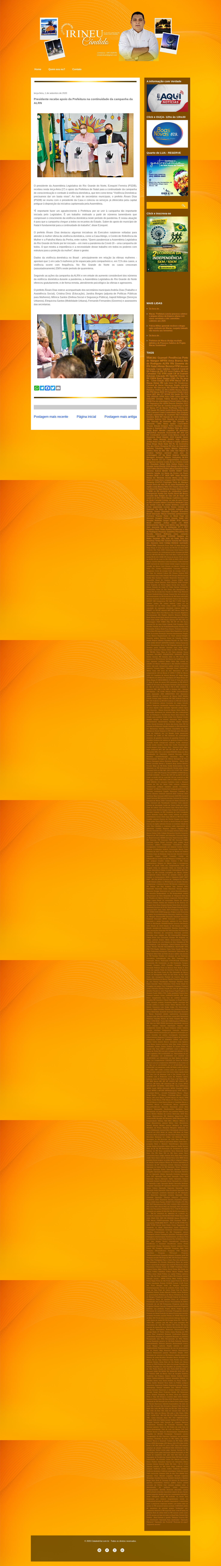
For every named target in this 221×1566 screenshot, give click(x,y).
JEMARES (168, 1039)
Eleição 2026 (164, 466)
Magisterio (184, 613)
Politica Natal (183, 1271)
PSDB (149, 401)
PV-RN (153, 1225)
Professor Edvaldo (181, 629)
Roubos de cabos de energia (168, 1364)
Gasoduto (184, 998)
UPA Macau (168, 1443)
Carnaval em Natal (171, 800)
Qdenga (177, 1318)
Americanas (170, 550)
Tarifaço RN (175, 1420)
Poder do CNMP (168, 1267)
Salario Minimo (171, 448)
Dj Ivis (177, 902)
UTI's (178, 1443)
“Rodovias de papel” (180, 1522)
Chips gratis (151, 821)
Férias (162, 995)
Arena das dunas (172, 724)
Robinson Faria (167, 1360)
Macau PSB (161, 1100)
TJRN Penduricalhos (181, 1415)
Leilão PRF (154, 1070)
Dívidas (179, 907)
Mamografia (158, 1109)
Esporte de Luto (158, 942)
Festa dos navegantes (155, 977)
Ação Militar (184, 747)
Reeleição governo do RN (161, 1341)
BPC (160, 749)
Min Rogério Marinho (166, 615)
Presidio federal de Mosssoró (177, 1297)
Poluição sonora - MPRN (156, 1278)
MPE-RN (149, 1086)
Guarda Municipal (166, 599)
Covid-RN (184, 505)
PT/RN (182, 1223)
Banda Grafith (182, 410)
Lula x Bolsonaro (160, 1076)
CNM (172, 396)
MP (164, 1081)
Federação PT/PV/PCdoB (170, 960)
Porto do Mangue (180, 482)
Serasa (163, 650)
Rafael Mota (169, 631)
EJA (148, 912)
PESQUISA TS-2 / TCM (170, 1209)
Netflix (180, 1146)
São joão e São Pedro (175, 1413)
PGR (158, 622)
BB (181, 493)
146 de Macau (162, 673)
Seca (166, 1383)
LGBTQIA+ (169, 1049)
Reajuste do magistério (164, 1336)
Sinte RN (161, 1399)
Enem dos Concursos (160, 937)
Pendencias (183, 383)
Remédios (151, 536)
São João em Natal (170, 538)
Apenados (173, 719)
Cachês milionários (158, 561)
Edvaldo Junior (153, 466)
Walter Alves (170, 661)
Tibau (158, 652)
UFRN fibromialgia (157, 1443)
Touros (175, 487)
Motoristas (150, 1137)
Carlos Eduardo (181, 396)
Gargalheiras (156, 998)
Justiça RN (158, 603)
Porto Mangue (156, 1285)
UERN (165, 403)
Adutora (172, 705)
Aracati (154, 724)
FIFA (186, 947)
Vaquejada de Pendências (156, 1457)
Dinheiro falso (183, 898)
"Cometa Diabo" (159, 668)
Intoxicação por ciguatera (168, 1032)
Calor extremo (174, 784)
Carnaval (155, 412)
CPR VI (170, 779)
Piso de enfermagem (160, 401)
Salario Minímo (170, 1376)
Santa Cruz (157, 1380)
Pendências (175, 357)
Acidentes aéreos (158, 703)
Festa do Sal (168, 974)
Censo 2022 (160, 817)
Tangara (149, 1420)
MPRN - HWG (164, 1086)
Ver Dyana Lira (171, 659)
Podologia (167, 482)
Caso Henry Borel (177, 807)
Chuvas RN (152, 388)
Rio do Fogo (156, 1360)
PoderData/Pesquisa (171, 626)
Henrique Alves (181, 426)
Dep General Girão (180, 886)
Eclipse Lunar (176, 912)
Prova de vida (158, 484)
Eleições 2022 (182, 403)
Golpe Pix (174, 1007)
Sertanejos (184, 1392)
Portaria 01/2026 (166, 1283)
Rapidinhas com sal (181, 631)
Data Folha (159, 575)
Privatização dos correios (155, 1301)
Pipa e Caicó (167, 1260)
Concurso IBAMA (159, 838)
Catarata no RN (159, 812)
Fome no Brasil (171, 516)
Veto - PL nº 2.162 (180, 1464)
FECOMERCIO (169, 947)
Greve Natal (151, 1012)
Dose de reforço (182, 905)
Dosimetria (150, 907)
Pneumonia (151, 1267)
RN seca (163, 1327)
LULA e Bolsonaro (181, 1049)
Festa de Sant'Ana (167, 970)
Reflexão (178, 1341)
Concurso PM (155, 840)
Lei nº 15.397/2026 (175, 1065)
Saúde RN (179, 394)
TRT (170, 1418)
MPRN (163, 360)
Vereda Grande (158, 1464)
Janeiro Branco (163, 1042)
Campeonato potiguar (155, 786)
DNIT (186, 877)
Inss (186, 371)
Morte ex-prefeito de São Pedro (165, 1135)
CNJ (168, 773)
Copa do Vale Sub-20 (174, 854)
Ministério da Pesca (154, 1128)
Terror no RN (164, 1427)
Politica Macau (171, 1271)
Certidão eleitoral (153, 819)
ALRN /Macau (165, 691)
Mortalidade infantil (177, 1130)
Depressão (150, 889)
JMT (180, 1039)
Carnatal (157, 500)
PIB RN (172, 1211)
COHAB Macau (182, 773)
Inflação (149, 1030)
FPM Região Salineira (158, 949)
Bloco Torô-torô (178, 554)
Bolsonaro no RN (153, 768)
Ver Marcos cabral (178, 1459)
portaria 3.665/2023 (176, 1506)
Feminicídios (151, 589)
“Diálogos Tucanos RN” (180, 1517)
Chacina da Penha (166, 819)
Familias (155, 956)
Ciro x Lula (163, 831)
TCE (186, 394)
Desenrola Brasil (154, 437)
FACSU (154, 947)
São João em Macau (158, 1413)
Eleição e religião (181, 926)
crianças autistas (174, 1485)
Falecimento (172, 951)
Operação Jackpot (153, 1181)
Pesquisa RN (166, 446)
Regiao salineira (159, 1346)
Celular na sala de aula (172, 500)
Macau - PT (156, 1095)
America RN (184, 715)
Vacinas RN (156, 657)
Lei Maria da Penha (170, 473)
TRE (148, 396)
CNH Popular (161, 773)
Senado (162, 647)
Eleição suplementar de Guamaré (161, 415)
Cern (162, 566)
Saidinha (185, 1373)
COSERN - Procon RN (161, 775)
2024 (148, 675)
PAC (180, 619)
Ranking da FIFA (182, 1332)
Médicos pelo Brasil (166, 1141)
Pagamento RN (182, 1225)
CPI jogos (150, 779)
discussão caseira (181, 1489)
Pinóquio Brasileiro (181, 1257)
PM (163, 1216)
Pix (177, 378)
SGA (164, 419)
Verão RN (168, 1464)
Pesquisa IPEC (182, 624)
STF (165, 371)
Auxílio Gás (168, 745)
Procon (167, 1301)
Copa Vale (163, 851)
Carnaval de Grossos (180, 798)
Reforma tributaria (165, 1343)
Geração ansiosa (157, 1002)
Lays (148, 1053)
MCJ (165, 442)
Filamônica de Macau (159, 979)
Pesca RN (151, 1248)
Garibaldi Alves (157, 594)
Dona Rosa (157, 905)
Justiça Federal (166, 1046)
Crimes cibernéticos (153, 870)
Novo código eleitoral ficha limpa (166, 1155)
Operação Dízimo (158, 1174)
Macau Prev (178, 1100)
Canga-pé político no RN (179, 789)
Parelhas (150, 1232)
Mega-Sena (179, 1116)
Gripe (157, 1012)
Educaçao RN (164, 388)
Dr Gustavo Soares (169, 580)
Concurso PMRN (182, 840)
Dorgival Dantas (166, 905)
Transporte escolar (181, 1434)
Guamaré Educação (174, 1012)
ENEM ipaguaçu (164, 912)
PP (175, 622)
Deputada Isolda (161, 889)
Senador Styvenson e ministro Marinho (166, 1390)
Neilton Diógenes (171, 1146)
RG (164, 1320)
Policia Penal (167, 1269)
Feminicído (177, 963)
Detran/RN (150, 580)
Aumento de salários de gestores (165, 740)
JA (163, 1039)
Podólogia (179, 1267)
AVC (177, 694)
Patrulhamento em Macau (175, 1237)
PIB (168, 1211)
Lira (148, 1074)
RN (172, 363)
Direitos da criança (181, 900)
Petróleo (149, 626)
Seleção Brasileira (163, 1387)
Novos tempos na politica (162, 1160)
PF (166, 392)
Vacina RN (183, 487)
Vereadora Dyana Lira (166, 1462)
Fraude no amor (158, 991)
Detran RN (158, 383)
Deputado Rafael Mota (160, 464)
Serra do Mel (159, 451)
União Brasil (152, 430)
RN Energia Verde (171, 1320)
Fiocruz (155, 981)
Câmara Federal (178, 573)
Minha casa (177, 478)
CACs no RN (157, 770)
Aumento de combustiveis (161, 552)
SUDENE (171, 536)
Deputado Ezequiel (169, 511)
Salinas (178, 643)
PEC (165, 1204)
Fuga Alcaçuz (169, 991)
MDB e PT (159, 475)
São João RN (156, 1408)
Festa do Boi (161, 589)
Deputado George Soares (178, 889)
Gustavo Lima (151, 1016)
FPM (177, 366)
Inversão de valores (159, 1035)
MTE (179, 1090)
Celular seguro (175, 564)
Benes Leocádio (152, 763)
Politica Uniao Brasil (154, 1274)
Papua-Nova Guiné (171, 1227)
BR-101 (149, 554)
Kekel (183, 1046)
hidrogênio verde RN (160, 1496)
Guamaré (162, 357)
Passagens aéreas (153, 1234)
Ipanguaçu (183, 417)
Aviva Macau (162, 747)
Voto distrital (180, 1473)
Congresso (150, 571)
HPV (178, 1016)
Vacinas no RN (182, 1450)
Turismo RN (177, 541)
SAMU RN (157, 1371)
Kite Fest (155, 1049)
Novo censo (178, 1153)
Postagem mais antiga (120, 416)
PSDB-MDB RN (160, 1223)
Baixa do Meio (183, 752)
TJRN (159, 424)
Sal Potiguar (159, 1376)
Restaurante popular (160, 1353)
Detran (174, 464)
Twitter (181, 1441)
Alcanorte (161, 433)
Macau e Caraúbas (174, 1102)
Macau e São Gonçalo (172, 613)
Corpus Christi (161, 856)
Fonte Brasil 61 (182, 984)
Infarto (179, 1028)
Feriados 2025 (159, 965)
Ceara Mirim (163, 814)
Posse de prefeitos (167, 1288)
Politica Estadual (158, 1271)
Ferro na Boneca (167, 967)
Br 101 (156, 557)
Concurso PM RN (168, 840)
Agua (186, 708)
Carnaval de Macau (155, 385)
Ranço (149, 1334)
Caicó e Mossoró (181, 782)
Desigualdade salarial (180, 893)
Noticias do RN (152, 1151)
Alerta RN (184, 710)
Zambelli (171, 1478)
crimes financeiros (180, 1487)
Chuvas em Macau (172, 566)
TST (174, 1418)
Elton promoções (152, 930)
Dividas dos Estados (166, 902)
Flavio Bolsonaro (165, 984)
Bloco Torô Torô (166, 554)
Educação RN (162, 376)
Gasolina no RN (181, 469)
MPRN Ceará (151, 1088)
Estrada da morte (158, 587)
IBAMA (165, 471)
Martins (154, 1114)
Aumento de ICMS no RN (157, 735)
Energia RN (173, 937)
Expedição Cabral (167, 944)
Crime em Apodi (153, 865)
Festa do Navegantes (154, 974)
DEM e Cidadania (172, 877)
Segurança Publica (161, 1385)
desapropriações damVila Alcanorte (160, 1489)
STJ (170, 487)
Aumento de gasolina (154, 738)
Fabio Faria (171, 949)
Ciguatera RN (183, 828)
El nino (179, 921)
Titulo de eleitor (181, 428)
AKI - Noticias (183, 689)
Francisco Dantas (158, 988)
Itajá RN (172, 601)
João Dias (172, 1044)
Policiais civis (183, 626)
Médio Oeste (178, 1141)
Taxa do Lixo (183, 1420)
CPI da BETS (177, 775)
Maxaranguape (152, 615)
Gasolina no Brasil (175, 1000)
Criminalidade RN (178, 870)
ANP (186, 548)
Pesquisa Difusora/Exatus (156, 1251)
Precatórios (180, 532)
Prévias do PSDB (173, 1315)
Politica (178, 401)
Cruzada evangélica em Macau (170, 872)
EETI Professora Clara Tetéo (177, 910)
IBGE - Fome (160, 1021)
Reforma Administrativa (175, 633)
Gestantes (168, 1002)
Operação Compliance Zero (164, 1172)
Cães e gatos (183, 875)
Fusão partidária (172, 993)
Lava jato (164, 1051)
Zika (177, 661)
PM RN (167, 1216)
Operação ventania (167, 1195)
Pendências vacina (174, 1243)
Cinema (149, 831)
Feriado (149, 965)
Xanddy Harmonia (161, 1478)
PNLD (153, 1218)
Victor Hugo (170, 1466)
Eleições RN (183, 928)
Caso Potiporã (173, 810)
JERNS (175, 1039)
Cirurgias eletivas (173, 831)
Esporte (178, 437)
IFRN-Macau (183, 1021)
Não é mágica (176, 1160)
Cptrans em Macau (165, 863)
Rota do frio (168, 1362)
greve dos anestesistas (172, 1494)
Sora (176, 1401)
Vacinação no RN (182, 1452)
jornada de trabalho (163, 1501)
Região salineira (181, 385)
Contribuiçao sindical (160, 849)
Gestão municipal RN (180, 1002)
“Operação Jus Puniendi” (163, 1522)
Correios (179, 462)
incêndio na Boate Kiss (178, 1496)
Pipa (148, 1260)
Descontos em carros (167, 891)
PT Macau (151, 408)
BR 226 (172, 749)
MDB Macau (154, 1081)
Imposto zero (182, 1025)
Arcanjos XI (161, 724)
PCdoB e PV (179, 1202)
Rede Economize (153, 633)
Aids (148, 710)
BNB (186, 552)
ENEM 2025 (183, 580)
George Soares (168, 594)
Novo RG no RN (166, 1153)
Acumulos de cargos (173, 703)
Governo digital (152, 1009)
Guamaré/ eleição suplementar (166, 1014)
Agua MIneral (163, 489)
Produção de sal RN (154, 1304)
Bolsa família (169, 424)
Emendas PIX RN (165, 930)
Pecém (165, 1241)
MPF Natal (175, 475)
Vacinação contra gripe (155, 1452)
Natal (154, 366)
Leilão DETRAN (171, 1067)
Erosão (149, 942)
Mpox (185, 478)
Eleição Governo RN (175, 923)
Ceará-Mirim (183, 424)
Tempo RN (159, 541)
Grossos (149, 599)
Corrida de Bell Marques (166, 858)
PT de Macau (162, 408)
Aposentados (163, 721)
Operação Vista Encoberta (167, 1190)
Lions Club (165, 1072)
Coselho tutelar (164, 861)
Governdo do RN (170, 596)
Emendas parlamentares (177, 514)
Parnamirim (172, 392)
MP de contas (177, 1083)
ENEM (153, 378)
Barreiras (168, 761)
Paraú (186, 1230)
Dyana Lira (183, 464)
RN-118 (175, 1327)
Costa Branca (173, 435)
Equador (185, 940)
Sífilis (186, 1413)
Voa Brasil (151, 489)
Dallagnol (176, 879)
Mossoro (178, 615)
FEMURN (174, 388)
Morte (160, 444)
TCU (171, 1415)
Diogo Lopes (151, 900)
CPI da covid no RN (160, 559)
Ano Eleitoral (178, 717)
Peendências (173, 1241)
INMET (179, 471)
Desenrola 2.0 (183, 578)
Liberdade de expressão (156, 608)
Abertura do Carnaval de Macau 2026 (167, 696)
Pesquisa (184, 480)
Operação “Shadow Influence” (166, 1197)
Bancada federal (181, 754)
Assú (170, 371)
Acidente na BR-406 (160, 701)
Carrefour (174, 803)
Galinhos (166, 369)
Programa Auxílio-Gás (180, 1304)
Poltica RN (172, 1276)
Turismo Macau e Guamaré (156, 1441)
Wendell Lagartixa (181, 1476)
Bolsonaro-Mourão (166, 768)
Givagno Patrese (162, 518)
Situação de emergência (177, 419)
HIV (186, 518)
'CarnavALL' (184, 668)
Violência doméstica (154, 1471)
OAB (174, 480)
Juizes (179, 1044)
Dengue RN (176, 575)
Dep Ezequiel (182, 412)
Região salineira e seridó (177, 1346)
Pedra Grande (167, 624)
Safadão (172, 643)
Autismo (180, 740)
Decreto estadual (175, 509)
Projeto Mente (170, 1308)
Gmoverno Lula (158, 1007)
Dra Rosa (168, 907)
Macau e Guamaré (155, 428)
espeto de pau (177, 1492)
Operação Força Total (180, 1176)
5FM (184, 682)
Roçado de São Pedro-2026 (168, 1369)
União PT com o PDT (166, 1445)
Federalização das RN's (165, 958)
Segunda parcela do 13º (179, 645)
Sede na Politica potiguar (178, 1383)
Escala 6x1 (176, 585)
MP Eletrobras (166, 1083)
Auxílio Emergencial (177, 552)
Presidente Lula (161, 1297)
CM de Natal (178, 496)
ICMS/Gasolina (174, 1021)
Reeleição (162, 633)
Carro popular (183, 803)
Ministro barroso (165, 1125)
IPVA (179, 520)
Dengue (166, 378)
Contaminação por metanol (166, 847)
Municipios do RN (153, 1139)
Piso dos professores (180, 1260)
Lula (166, 383)
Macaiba (184, 475)
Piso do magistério (180, 446)
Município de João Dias (170, 1139)
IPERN (163, 1023)
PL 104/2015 (159, 1213)
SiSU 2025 (178, 1397)
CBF (164, 770)
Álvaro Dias (151, 545)
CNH (149, 412)
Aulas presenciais (181, 733)
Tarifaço (159, 453)
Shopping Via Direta (165, 1394)
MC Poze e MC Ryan (175, 1079)
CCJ (172, 770)
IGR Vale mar (151, 1023)
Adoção (185, 703)
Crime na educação (160, 868)
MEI (160, 1081)
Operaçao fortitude (181, 1165)
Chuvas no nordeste (173, 824)
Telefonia (185, 1422)
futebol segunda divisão (155, 1494)
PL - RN (150, 1213)
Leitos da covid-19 (177, 1070)
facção (185, 1492)
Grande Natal (177, 518)
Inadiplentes (151, 1028)
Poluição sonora (182, 1276)
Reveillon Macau (172, 1357)
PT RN (180, 622)
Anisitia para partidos (154, 717)
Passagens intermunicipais (156, 1237)
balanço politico (170, 1482)
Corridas (178, 858)
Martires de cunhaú (164, 1114)
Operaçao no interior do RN (157, 1167)
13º (159, 455)
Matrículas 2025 (178, 1114)
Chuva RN (159, 821)
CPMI (156, 779)
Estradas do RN (182, 942)
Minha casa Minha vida (169, 525)
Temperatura (151, 1424)
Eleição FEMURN (161, 923)
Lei (180, 523)
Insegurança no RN (180, 406)
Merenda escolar (164, 478)
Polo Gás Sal (151, 1276)
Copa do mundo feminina (167, 505)
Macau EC (151, 478)
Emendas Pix (176, 930)
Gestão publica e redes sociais (158, 1004)
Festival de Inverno (172, 977)
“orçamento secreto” (153, 1524)
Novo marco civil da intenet (161, 1158)
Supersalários (174, 1404)
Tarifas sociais (165, 1420)
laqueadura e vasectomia (179, 1501)
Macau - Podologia (168, 1095)
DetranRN (151, 399)
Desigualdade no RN (164, 893)
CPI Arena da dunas (171, 557)
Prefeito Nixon (176, 1292)
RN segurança (160, 631)
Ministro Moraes (152, 1125)
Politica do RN (156, 371)
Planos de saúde (182, 1264)
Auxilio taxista (152, 745)
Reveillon (163, 1357)
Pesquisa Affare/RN (163, 1248)
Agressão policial (177, 708)
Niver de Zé (151, 1148)
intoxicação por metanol (156, 1499)
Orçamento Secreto (167, 1199)
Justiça (149, 442)
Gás (158, 1016)
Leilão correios (164, 1070)
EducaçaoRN (160, 916)
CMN (155, 773)
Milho (170, 1121)
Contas (179, 847)
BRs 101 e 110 (160, 752)
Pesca (186, 1246)
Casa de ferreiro (164, 807)
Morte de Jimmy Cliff (168, 1132)
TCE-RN (180, 650)
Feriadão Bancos (181, 965)
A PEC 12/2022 (180, 687)
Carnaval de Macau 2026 (156, 800)
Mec (158, 394)
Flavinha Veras (182, 981)
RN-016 (169, 1327)
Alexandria (150, 712)
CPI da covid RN (164, 777)
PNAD (172, 1216)
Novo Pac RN (152, 1153)
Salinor (179, 1376)
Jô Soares (176, 1046)
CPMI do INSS (173, 559)
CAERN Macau (174, 390)
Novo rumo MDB (177, 1158)
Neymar (185, 1146)
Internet (156, 1032)
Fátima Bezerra (171, 399)
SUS (148, 410)
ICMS (172, 378)
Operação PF (159, 1185)
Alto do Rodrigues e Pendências (158, 715)
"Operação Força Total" (165, 545)
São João (170, 451)
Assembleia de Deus (180, 729)
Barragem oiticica (158, 761)
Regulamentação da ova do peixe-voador (173, 1348)
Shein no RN (172, 650)
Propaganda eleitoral (180, 1311)
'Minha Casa (151, 671)
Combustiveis (170, 412)
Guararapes (184, 1014)
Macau (151, 357)
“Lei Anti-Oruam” (152, 1520)
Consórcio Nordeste (174, 502)
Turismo (168, 541)
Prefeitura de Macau (166, 1295)
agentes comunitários (155, 1482)
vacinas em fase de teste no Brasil (163, 1515)
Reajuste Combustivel (173, 1334)
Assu (167, 396)
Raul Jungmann (158, 1334)
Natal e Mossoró (160, 1144)
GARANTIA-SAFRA (172, 995)
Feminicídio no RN (165, 963)
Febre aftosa (169, 469)
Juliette (157, 473)
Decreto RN (167, 884)
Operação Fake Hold (163, 1176)
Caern (159, 369)
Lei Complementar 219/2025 (161, 1060)
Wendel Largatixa (166, 1476)
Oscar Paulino (160, 1202)
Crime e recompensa (180, 863)
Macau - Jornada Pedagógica (165, 1093)
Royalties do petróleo (174, 1366)
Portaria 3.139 (178, 1283)
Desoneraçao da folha (155, 896)
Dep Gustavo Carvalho (160, 578)
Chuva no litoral (169, 821)
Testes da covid (175, 1427)
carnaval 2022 (171, 453)
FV (167, 587)
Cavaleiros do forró (173, 812)
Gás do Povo (183, 599)
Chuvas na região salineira (156, 824)
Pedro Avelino (166, 529)
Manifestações (169, 1109)
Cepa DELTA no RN (173, 817)
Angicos (175, 455)
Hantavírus (184, 1016)
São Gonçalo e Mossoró (169, 1406)
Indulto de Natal (162, 1028)
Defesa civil (154, 886)
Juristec (157, 1046)
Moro (168, 1130)
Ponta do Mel (161, 1281)
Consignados (151, 847)
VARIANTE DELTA (181, 654)
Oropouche (184, 1197)
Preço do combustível (179, 1299)
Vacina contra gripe (163, 1450)
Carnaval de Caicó (157, 564)
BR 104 (166, 749)
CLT (151, 773)
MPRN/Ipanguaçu (171, 1090)
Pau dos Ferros (153, 446)
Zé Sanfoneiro (183, 1480)
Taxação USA (158, 1422)
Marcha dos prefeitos (170, 1111)
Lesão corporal (156, 1072)
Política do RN (161, 390)
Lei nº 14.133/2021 (160, 1065)
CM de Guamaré (180, 373)
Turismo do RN (172, 1441)
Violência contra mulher (163, 1469)
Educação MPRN (160, 919)
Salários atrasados (172, 1378)
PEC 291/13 (159, 1206)
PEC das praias (182, 1206)
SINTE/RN (165, 643)
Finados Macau (178, 979)
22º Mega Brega (182, 675)
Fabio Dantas (174, 587)
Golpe (167, 1007)
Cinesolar (155, 831)
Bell (186, 761)
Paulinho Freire (153, 529)
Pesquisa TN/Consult (167, 1253)
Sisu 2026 (168, 1399)
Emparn (164, 426)
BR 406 (179, 749)
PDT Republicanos (156, 1204)
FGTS (171, 426)
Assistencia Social (153, 731)
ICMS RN (183, 399)
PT (162, 394)
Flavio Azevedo (152, 984)
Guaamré (163, 1012)
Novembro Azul (175, 617)
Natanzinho (184, 1144)
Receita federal (154, 534)
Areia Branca (175, 360)
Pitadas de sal (158, 626)
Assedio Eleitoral (165, 729)
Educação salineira (168, 921)
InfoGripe (157, 1030)
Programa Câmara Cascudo (156, 1306)
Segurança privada (175, 1385)
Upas (177, 1445)
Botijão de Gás (165, 496)
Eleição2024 (166, 928)
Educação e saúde (154, 921)
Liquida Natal (183, 1072)
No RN (158, 1148)
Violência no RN (182, 659)
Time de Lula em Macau (170, 1429)
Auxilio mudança (182, 742)
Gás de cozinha (164, 406)
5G (156, 489)
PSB (178, 480)
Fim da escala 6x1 (158, 592)
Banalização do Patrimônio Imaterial (160, 754)
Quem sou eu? (56, 69)
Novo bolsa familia (153, 619)
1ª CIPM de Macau (181, 673)
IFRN (164, 373)
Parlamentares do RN (163, 1232)
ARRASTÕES (170, 694)
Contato (76, 69)
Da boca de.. (167, 879)
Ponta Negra (151, 1281)
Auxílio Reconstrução (180, 745)
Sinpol (155, 1399)
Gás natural (172, 1016)
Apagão (149, 719)
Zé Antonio (173, 1480)
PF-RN (164, 1211)
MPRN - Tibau (174, 1086)
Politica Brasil (159, 629)
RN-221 (180, 1327)
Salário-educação (158, 1378)
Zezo (153, 1480)
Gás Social (164, 1016)
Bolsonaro (151, 376)
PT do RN (176, 1223)
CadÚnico (177, 498)
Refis (173, 1341)
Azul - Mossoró (173, 747)
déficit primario (152, 1492)
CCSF (177, 770)
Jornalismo (173, 1042)
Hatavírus (150, 1018)
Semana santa (152, 647)
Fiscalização (164, 981)
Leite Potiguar (182, 606)
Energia (159, 399)
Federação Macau (153, 960)
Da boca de (161, 509)
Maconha (165, 1107)
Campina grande (171, 786)
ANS (162, 694)
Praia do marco (164, 1290)
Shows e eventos (166, 1397)
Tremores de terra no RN (164, 1438)
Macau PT (169, 1100)
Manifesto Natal (182, 1109)
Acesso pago (157, 698)
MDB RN (184, 608)
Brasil (159, 378)
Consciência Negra (180, 844)
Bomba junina (178, 768)
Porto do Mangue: (171, 1285)
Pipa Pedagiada (156, 1260)
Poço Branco (169, 629)
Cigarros (173, 828)
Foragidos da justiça (154, 986)
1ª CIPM (171, 673)
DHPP (181, 877)
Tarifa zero (156, 1420)
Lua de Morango (160, 1074)
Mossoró (184, 366)
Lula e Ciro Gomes (174, 1074)
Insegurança (166, 1030)
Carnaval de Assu (166, 798)
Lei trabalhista (160, 1067)
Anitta (170, 717)
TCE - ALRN (151, 1415)
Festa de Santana (181, 970)
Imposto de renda (170, 417)
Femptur (185, 963)
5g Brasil (167, 455)
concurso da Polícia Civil (156, 1485)
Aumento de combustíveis (178, 735)
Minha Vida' (173, 1123)
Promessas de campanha (156, 1311)
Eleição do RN (169, 926)
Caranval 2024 (182, 793)
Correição (172, 856)
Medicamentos (153, 525)
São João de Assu (181, 1408)
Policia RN (176, 1269)
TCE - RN (159, 1415)
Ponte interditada (153, 1283)
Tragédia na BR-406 (155, 1434)
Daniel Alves (151, 575)
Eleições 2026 (176, 582)
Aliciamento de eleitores (163, 712)
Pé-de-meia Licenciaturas (165, 1318)
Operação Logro (155, 1183)
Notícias (158, 419)
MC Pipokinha (162, 1079)
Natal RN (168, 444)
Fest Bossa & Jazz (181, 967)
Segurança (150, 1385)
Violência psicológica (168, 1471)
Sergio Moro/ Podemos (161, 1392)
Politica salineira (182, 1274)
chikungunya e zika (167, 663)
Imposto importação (167, 1025)
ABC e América (171, 689)
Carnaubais (151, 373)
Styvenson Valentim (162, 1404)
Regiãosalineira (152, 1348)
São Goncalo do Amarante (159, 421)
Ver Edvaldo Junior (163, 1459)
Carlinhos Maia (152, 796)
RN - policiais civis (158, 1322)
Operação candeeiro (159, 1193)
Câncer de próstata (169, 875)
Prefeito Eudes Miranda (162, 1292)
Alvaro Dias (175, 715)
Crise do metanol (156, 573)
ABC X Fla (161, 689)
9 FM (171, 687)
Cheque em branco (181, 819)
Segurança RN (156, 403)
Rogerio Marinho (158, 640)
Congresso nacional (155, 462)
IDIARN (171, 439)
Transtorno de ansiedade (179, 1436)
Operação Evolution (173, 1174)
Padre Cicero (171, 1225)
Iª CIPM (178, 601)
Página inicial (86, 416)
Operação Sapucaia (166, 1188)
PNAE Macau (179, 1216)
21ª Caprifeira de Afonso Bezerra (163, 675)
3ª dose (149, 682)
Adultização (164, 705)
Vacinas (173, 1450)
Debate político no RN (159, 882)
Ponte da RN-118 (182, 1281)
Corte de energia (174, 571)
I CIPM (152, 1021)
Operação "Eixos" (174, 1167)
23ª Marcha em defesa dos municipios (160, 677)
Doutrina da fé (159, 907)
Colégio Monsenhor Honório (171, 833)
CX (164, 460)
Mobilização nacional (158, 1130)
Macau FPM (183, 1097)
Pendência (184, 1241)
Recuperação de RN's (173, 1339)
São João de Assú (153, 1411)
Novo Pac (184, 617)
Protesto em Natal (153, 1313)
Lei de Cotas (180, 1063)
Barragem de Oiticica (165, 759)
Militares (175, 1121)
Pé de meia (170, 484)
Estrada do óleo (170, 942)
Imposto (155, 1025)
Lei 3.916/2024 (162, 1058)
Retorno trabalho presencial (178, 1355)
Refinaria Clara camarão (176, 534)
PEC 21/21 (150, 1206)
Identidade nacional (181, 1023)
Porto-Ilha (184, 1285)
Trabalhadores (183, 1432)
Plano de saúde (182, 1262)
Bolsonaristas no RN (180, 766)
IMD (154, 601)
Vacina (149, 657)
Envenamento (176, 940)
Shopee (154, 1394)
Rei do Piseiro (152, 1350)
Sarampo (156, 538)
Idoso (148, 1025)
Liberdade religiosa (173, 608)
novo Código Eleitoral (168, 543)
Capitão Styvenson (170, 791)
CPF (170, 775)
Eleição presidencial (154, 928)
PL (187, 1211)
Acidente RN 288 (168, 698)
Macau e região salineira (177, 442)
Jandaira (150, 419)
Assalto (165, 726)
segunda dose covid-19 (173, 1510)
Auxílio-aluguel (152, 747)
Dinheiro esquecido (170, 898)
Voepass (162, 1473)
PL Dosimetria (157, 1216)
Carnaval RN (155, 798)
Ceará (161, 412)
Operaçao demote (166, 1165)
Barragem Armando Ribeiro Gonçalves (164, 457)
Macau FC (175, 1097)
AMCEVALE (151, 433)
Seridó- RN (175, 1392)
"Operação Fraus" (172, 668)
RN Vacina (176, 1325)
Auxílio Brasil (173, 493)
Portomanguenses (153, 1288)
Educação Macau (159, 514)
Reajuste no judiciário (180, 1336)
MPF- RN (156, 1086)
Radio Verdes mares (167, 1332)
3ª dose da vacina (162, 548)
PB (162, 527)
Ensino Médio (164, 940)
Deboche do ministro (174, 882)
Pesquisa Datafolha (166, 532)
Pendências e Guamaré (156, 1243)
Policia (172, 401)
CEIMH (185, 770)
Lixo (151, 1074)
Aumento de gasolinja (170, 738)
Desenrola (173, 578)
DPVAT (160, 879)
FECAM (160, 947)
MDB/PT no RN (152, 610)
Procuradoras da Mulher (179, 1301)
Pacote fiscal (161, 1225)
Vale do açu (183, 1455)
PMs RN (170, 622)
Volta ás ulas (170, 1473)
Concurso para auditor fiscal (177, 842)
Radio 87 (156, 1332)
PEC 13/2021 (172, 1204)
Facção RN (180, 949)
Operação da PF (173, 1193)
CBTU (169, 770)
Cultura (158, 875)
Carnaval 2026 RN (174, 796)
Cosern (164, 435)
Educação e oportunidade (178, 919)
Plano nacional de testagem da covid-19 (161, 1264)
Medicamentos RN (159, 1116)
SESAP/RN (161, 536)
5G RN (172, 548)
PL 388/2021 (170, 1213)
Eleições (175, 928)
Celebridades (151, 817)
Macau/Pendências (153, 1107)
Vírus (156, 1476)
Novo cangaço (165, 480)
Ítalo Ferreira (180, 1515)
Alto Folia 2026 (159, 550)
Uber (181, 1443)
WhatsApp (150, 1478)
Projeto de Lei (182, 1308)
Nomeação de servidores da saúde (175, 1148)
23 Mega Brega (180, 545)
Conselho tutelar (159, 502)
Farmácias (184, 956)
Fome (173, 984)
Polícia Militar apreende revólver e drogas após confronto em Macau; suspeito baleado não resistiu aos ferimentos (168, 328)
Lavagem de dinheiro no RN (178, 1051)
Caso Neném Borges (160, 810)
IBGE (162, 392)
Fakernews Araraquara (159, 951)
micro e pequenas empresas (157, 1503)
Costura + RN (176, 861)
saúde (169, 373)
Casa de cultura (152, 807)
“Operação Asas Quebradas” (169, 1520)
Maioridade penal (176, 1107)
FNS (148, 949)
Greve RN (173, 383)
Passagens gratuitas (168, 1234)
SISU (166, 487)
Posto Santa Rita (181, 1288)
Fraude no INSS (171, 592)
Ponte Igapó (170, 1281)
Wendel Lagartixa (166, 430)
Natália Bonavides (158, 1146)
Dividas (155, 902)
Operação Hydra (167, 1179)
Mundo (185, 1137)
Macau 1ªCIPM (165, 1097)
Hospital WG (178, 1018)
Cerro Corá (184, 817)
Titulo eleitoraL (177, 652)
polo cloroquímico (161, 666)
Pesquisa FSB (174, 1251)
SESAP (158, 643)
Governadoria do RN (156, 596)
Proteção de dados (166, 1313)
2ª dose (172, 680)
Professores (167, 1304)
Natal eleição (165, 617)
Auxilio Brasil (170, 410)
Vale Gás (174, 1455)
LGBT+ (162, 1049)
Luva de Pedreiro (175, 1076)
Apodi (162, 410)
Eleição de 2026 (157, 926)
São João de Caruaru (169, 1411)
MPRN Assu (184, 1086)
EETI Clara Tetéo (159, 910)
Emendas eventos (181, 933)
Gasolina (150, 417)
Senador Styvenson (154, 650)
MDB (186, 523)
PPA (157, 1218)
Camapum (184, 784)
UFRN (161, 396)
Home (37, 69)
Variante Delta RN (172, 1457)
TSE (159, 373)
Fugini (177, 991)
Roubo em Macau (181, 1362)
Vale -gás (166, 1455)
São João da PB (167, 1408)
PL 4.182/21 (180, 1213)
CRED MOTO (178, 779)
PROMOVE (184, 1218)
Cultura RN (167, 573)
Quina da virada (156, 1320)
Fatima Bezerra (157, 469)
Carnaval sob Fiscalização (160, 803)
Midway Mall (162, 1121)
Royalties (167, 640)
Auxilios (160, 745)
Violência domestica (180, 1469)
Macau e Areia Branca (160, 1102)
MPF (154, 394)
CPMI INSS (163, 779)
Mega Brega (152, 444)
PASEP (168, 1202)
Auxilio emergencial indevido (164, 742)
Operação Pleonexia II (172, 1185)
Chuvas (150, 426)
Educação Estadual (173, 916)
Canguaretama (173, 460)
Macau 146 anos (153, 1097)
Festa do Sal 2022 (181, 974)
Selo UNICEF (176, 1387)
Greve (149, 394)
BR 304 (180, 433)
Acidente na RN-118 (174, 701)
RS (186, 532)
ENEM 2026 (154, 912)
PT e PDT (183, 527)
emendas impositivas (164, 1492)
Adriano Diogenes (153, 705)
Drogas (174, 907)
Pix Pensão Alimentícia (166, 1262)
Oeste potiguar (159, 1162)
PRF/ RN (163, 1218)
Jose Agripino (183, 1042)
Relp (161, 1350)
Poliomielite (150, 629)
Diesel (157, 580)
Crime (154, 381)
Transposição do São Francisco (158, 1436)
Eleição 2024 (168, 437)
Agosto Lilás (158, 708)
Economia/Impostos (160, 914)
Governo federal (154, 471)
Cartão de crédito (182, 805)
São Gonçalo (155, 1406)
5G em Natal (179, 548)
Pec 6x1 (185, 1239)
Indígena (173, 1028)
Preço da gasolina (163, 1299)
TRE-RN (152, 652)
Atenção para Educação (179, 731)
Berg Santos (177, 763)
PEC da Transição (170, 1206)
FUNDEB (184, 415)
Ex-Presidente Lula (153, 944)
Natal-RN (173, 376)
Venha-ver (161, 659)
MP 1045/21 (170, 1081)
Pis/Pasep (173, 408)
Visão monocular (152, 1473)
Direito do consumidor (165, 900)
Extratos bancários (181, 944)
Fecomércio (151, 958)
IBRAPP (149, 601)
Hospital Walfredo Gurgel (158, 520)
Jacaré (185, 1039)
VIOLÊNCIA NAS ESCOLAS (172, 1448)
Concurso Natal (171, 838)
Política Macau (182, 1278)
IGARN (172, 471)
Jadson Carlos (152, 1042)
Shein (149, 1394)
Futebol (149, 594)
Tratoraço (150, 1438)
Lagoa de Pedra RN (154, 1051)
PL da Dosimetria (180, 444)
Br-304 (185, 457)
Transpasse (168, 1434)
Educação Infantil (153, 582)
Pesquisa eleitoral (167, 1255)
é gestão (167, 1517)
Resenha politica (153, 638)
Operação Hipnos (153, 1179)
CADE (161, 557)
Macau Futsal (151, 1100)
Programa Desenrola (173, 1306)
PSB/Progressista (163, 1220)
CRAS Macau (166, 498)
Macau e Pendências (163, 1104)
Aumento (184, 455)
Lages (179, 603)
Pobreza (158, 1267)
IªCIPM (158, 1039)
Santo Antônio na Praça (172, 1380)
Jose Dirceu (151, 1044)
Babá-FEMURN (171, 752)
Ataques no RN (165, 731)
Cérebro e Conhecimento (156, 877)
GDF (181, 995)
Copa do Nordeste (159, 854)
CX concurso (162, 782)
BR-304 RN (156, 554)
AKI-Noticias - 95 (153, 691)
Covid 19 (184, 435)
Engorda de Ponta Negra (161, 585)
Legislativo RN (155, 1053)
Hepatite (157, 1018)
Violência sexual (182, 1471)
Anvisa (185, 717)
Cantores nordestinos (154, 791)
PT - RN (169, 1223)
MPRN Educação (163, 1088)
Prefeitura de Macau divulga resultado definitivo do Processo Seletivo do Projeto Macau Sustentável (167, 343)
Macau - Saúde (182, 1095)
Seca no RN (165, 645)
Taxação (149, 1422)
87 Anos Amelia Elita (160, 687)
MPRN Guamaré (177, 1088)
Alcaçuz (173, 489)
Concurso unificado (180, 568)
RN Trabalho (166, 1325)
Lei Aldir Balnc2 (175, 1058)
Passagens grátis (182, 1234)
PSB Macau (151, 1220)
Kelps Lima (157, 442)
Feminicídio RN (152, 963)
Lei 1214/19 (179, 1056)
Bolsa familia (167, 766)
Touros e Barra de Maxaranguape (165, 1432)
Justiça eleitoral (169, 603)
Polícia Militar (171, 1278)
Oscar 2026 (151, 1202)
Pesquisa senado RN (154, 1257)
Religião (185, 636)
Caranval (162, 793)
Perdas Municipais (163, 1246)
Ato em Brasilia (168, 733)
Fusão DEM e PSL (159, 993)
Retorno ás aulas (153, 1357)
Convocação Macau (176, 849)
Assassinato (171, 433)
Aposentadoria (152, 721)
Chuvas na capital (181, 821)
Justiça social (169, 523)
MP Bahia (157, 1083)
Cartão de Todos (169, 805)
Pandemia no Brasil (154, 1227)
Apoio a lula (183, 719)
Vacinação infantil (169, 1452)
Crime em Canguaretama (169, 865)
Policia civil (183, 408)
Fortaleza (177, 986)
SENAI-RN (173, 1371)
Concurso (184, 460)
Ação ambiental (152, 749)
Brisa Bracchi (152, 460)
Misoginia (166, 1128)
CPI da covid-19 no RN (179, 777)
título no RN (168, 1513)
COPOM (149, 775)
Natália (149, 1146)
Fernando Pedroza (153, 967)
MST (173, 610)
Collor (159, 833)
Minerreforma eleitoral (159, 1123)
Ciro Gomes (156, 568)
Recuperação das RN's (155, 1339)
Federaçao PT (182, 958)
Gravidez (161, 1009)
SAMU (153, 643)
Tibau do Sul (166, 652)
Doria (174, 905)
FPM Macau (155, 392)
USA (174, 1443)
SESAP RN (169, 394)
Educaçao (169, 385)
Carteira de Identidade (155, 805)
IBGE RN (159, 417)
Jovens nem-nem (162, 1044)
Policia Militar (157, 1269)
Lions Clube (174, 1072)
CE (160, 460)
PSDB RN (183, 388)
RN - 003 (181, 1320)
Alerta (178, 710)
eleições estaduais (181, 663)
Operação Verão (152, 1190)
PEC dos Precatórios (154, 1209)
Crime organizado (154, 507)
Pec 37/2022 (177, 1239)
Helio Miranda (159, 439)
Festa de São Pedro (154, 972)
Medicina (170, 1116)
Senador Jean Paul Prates (177, 647)
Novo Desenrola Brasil (180, 1151)
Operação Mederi (167, 1183)
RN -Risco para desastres (175, 1322)
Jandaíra (157, 523)
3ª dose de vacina (159, 682)
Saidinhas (150, 1376)
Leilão (174, 606)
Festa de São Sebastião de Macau (175, 972)
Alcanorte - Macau (156, 710)
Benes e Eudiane (165, 763)
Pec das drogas (154, 1241)
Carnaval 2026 (162, 796)
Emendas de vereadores (163, 933)
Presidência (151, 1299)
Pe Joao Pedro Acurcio (164, 1239)
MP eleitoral (162, 610)
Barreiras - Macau (178, 761)
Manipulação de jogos (154, 1111)
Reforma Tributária (155, 448)
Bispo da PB (157, 766)
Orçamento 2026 (153, 1199)
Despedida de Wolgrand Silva (174, 896)
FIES (178, 415)
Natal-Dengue (174, 1144)
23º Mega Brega (179, 677)
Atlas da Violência (154, 733)
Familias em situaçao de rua (169, 956)
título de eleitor (158, 1513)
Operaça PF (173, 619)
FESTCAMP (179, 947)
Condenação (166, 844)
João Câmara (182, 439)
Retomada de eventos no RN (157, 1355)
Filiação (170, 979)
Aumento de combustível (170, 491)
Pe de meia (157, 624)
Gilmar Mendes (176, 1004)
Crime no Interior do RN (178, 868)
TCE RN (166, 1415)
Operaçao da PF (153, 1165)
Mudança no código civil (164, 1137)
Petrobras (151, 390)
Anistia (165, 717)
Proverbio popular (160, 1315)
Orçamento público (181, 1199)
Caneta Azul (166, 789)
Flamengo (172, 981)
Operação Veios (182, 1188)
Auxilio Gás (162, 493)
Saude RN (155, 410)
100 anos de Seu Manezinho (169, 671)
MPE (169, 610)
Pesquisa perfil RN (181, 1255)
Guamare (156, 599)
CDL (181, 770)
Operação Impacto (181, 1179)
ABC (155, 689)
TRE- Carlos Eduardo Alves (157, 1418)
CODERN (173, 773)
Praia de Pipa (152, 1290)
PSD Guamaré (175, 1220)
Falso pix (161, 954)
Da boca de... (155, 309)
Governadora (183, 1007)
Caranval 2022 (171, 793)
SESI (179, 1371)
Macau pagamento (180, 1104)
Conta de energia (161, 571)
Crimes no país (166, 870)
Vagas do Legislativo (154, 1455)
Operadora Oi (183, 1162)
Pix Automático (152, 1262)
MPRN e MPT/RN (158, 1090)
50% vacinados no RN (174, 682)
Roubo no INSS (152, 1364)
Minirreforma (184, 1123)
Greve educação (182, 596)
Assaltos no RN (173, 726)
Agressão (167, 708)
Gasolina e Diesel (162, 1000)
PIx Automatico (180, 1211)
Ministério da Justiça (180, 1125)
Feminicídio (184, 587)
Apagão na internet (160, 719)
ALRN (166, 363)
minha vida (151, 666)
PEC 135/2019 (182, 1204)
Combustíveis (167, 568)
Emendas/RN (176, 935)
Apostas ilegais (175, 721)
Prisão (180, 392)
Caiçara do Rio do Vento (157, 784)
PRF (165, 428)
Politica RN (178, 371)
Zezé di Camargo (162, 1480)
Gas (163, 998)
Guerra (175, 599)
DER (186, 573)
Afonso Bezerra (165, 366)
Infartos (185, 1028)
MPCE (186, 1083)
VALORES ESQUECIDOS (164, 654)
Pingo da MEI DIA (168, 1257)
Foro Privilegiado (168, 986)
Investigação (173, 1035)
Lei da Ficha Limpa (163, 606)
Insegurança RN (162, 601)
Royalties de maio (159, 1366)
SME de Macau (161, 1373)
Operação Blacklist (173, 1169)
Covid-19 (175, 369)
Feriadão (170, 965)
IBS (166, 1021)
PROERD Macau (173, 1218)
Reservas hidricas (170, 1350)
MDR (167, 475)
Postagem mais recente (51, 416)
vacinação (184, 543)
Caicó (185, 392)
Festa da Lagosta (153, 970)
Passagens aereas (181, 1232)
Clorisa (154, 833)
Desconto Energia (153, 891)
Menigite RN (160, 1118)
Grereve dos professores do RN (176, 1009)
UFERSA (154, 396)
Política (171, 428)
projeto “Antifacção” (176, 1508)
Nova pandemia (164, 1151)
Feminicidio (184, 960)
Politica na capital (168, 1274)
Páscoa (182, 1315)
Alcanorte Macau (170, 710)
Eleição (157, 426)
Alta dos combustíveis (180, 712)
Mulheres (178, 1137)
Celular (166, 564)
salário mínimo (174, 666)
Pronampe (169, 1311)
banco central (182, 1482)
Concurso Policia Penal (155, 842)
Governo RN (152, 406)
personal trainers (163, 1506)
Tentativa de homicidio (166, 1424)
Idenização (169, 1023)
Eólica (149, 947)
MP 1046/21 (180, 1081)
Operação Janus (165, 1181)
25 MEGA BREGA (162, 680)
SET (183, 1371)
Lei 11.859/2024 (166, 1056)
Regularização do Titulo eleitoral (169, 636)
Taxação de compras (173, 1422)
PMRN (163, 622)
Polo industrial (162, 1276)
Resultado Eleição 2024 (179, 1353)
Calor (180, 561)
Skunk (172, 1401)
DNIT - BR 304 (152, 879)
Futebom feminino (153, 995)
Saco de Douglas (174, 1373)
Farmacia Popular (154, 516)
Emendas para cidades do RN (158, 935)
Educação (151, 369)
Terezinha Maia (182, 1424)
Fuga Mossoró (183, 592)
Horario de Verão (167, 1018)
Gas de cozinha (173, 998)
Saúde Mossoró (158, 1383)
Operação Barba (159, 1169)
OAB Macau (164, 619)
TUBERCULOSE (182, 1418)
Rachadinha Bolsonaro (164, 1329)
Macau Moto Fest (157, 613)
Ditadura (149, 902)
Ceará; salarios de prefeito (178, 814)
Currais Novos (170, 507)
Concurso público (153, 844)
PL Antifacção (171, 527)
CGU (148, 773)
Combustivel (155, 435)
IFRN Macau (175, 381)
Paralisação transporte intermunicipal (169, 1230)
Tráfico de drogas (181, 1438)
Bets (156, 496)
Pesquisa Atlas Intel (180, 1248)
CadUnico (171, 782)
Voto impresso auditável (156, 661)
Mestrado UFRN (171, 1118)
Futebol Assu (183, 993)
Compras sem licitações (167, 835)
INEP (158, 1023)
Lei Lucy (153, 1063)
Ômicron (172, 403)
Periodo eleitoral (177, 1246)
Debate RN (167, 575)
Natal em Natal (153, 480)
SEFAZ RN (165, 1371)
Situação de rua (164, 1401)
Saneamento (155, 645)
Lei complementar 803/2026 (166, 1063)
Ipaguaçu (161, 1037)
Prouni (149, 484)
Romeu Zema (158, 1362)
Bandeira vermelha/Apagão (157, 756)
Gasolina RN (151, 1000)
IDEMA (172, 520)
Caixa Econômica (171, 561)
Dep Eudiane (166, 886)
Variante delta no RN (170, 657)
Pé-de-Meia (151, 631)
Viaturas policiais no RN (156, 1466)
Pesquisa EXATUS (154, 482)
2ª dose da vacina (181, 680)
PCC (173, 1202)
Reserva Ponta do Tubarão (170, 638)
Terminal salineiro (153, 1427)
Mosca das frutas (182, 1135)
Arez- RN (182, 724)
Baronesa (173, 756)
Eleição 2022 (163, 381)
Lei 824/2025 (165, 1053)
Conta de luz (169, 462)
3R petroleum (182, 430)
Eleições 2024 (165, 582)
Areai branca (179, 550)
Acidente (150, 550)
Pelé (174, 624)
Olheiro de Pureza (171, 1162)
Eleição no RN (177, 466)
